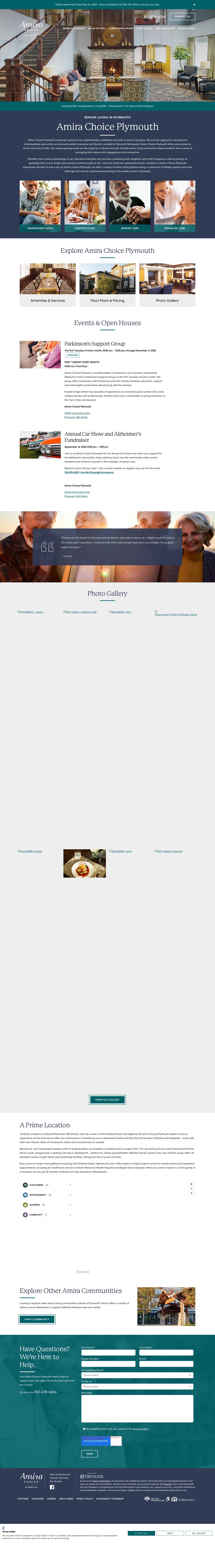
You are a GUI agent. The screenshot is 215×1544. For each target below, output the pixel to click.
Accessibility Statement (110, 1499)
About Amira (66, 1499)
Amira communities (101, 1481)
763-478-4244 (154, 16)
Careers (51, 1499)
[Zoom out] (191, 1188)
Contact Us (182, 16)
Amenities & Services (74, 28)
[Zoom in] (191, 1184)
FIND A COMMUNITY (37, 1319)
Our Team (23, 1499)
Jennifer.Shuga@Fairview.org (97, 472)
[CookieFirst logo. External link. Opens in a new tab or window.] (3, 1528)
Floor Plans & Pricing (121, 28)
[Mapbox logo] (83, 1272)
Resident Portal (186, 28)
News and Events (165, 28)
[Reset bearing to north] (191, 1193)
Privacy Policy (84, 1499)
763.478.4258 (71, 472)
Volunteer (38, 1499)
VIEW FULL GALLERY (107, 1099)
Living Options (96, 28)
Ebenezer (168, 1484)
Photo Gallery (144, 28)
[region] (135, 1227)
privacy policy (141, 1428)
